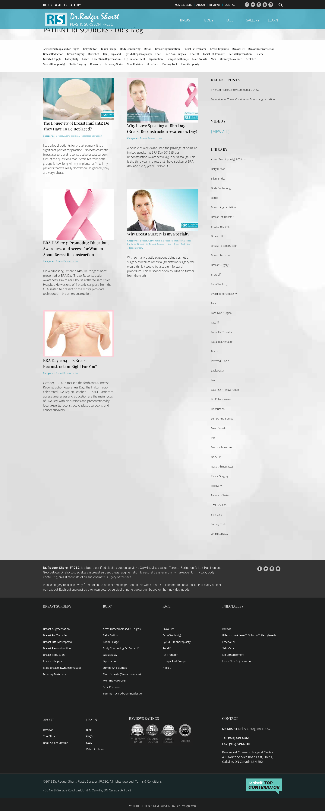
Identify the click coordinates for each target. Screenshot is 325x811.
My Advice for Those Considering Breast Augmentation (243, 99)
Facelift (194, 54)
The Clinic (49, 736)
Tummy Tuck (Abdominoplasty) (122, 693)
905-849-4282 (183, 5)
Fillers (259, 54)
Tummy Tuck (170, 64)
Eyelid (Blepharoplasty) (138, 54)
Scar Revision (135, 64)
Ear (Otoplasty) (112, 54)
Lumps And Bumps (177, 59)
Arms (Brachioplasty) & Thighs (61, 49)
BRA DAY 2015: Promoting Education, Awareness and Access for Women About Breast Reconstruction (76, 248)
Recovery (95, 64)
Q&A (89, 743)
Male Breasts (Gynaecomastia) (62, 667)
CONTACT (231, 5)
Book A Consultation (55, 743)
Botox (147, 49)
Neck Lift (251, 59)
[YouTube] (265, 4)
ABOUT (200, 5)
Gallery (252, 20)
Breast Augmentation (167, 49)
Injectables (232, 606)
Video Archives (95, 749)
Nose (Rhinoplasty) (54, 64)
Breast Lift (238, 49)
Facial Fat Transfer (214, 54)
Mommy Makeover (231, 59)
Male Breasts (199, 59)
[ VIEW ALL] (220, 131)
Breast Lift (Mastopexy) (57, 642)
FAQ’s (89, 736)
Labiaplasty (71, 59)
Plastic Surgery (77, 64)
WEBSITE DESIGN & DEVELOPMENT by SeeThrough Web (162, 806)
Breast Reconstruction (261, 49)
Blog (89, 730)
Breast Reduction (53, 54)
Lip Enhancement (134, 59)
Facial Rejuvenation (240, 54)
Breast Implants (219, 49)
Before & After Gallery (62, 5)
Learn (273, 20)
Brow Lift (93, 54)
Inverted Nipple (52, 59)
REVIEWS (214, 5)
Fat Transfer (170, 654)
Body (208, 20)
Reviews (48, 730)
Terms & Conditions (148, 781)
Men (213, 59)
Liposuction (156, 59)
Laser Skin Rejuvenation (106, 59)
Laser (85, 59)
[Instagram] (259, 4)
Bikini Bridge (108, 49)
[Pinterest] (270, 4)
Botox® (227, 629)
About (48, 719)
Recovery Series (114, 64)
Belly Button (90, 49)
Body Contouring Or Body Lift (121, 648)
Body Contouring (130, 49)
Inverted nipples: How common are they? (235, 89)
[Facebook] (247, 4)
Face (229, 20)
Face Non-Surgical (176, 54)
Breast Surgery (75, 54)
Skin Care (152, 64)
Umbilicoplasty (190, 64)
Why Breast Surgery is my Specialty (158, 233)
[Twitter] (253, 4)
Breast (186, 20)
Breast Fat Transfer (195, 49)
